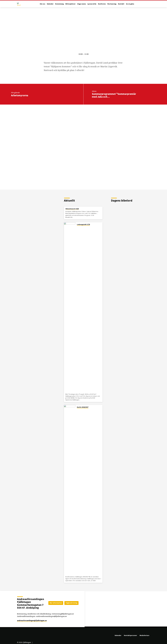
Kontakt (121, 4)
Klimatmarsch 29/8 (72, 209)
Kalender (50, 4)
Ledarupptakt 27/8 (83, 224)
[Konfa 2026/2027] (69, 490)
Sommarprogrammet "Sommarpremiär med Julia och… (114, 95)
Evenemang (59, 4)
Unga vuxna (81, 4)
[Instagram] (25, 636)
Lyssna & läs (91, 4)
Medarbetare (144, 635)
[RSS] (28, 636)
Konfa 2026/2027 (82, 407)
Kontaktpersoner (130, 635)
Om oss (42, 4)
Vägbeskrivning (71, 603)
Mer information (56, 603)
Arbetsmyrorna (19, 95)
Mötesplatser (70, 4)
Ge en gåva (130, 4)
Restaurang (111, 4)
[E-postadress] (18, 636)
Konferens (102, 4)
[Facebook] (21, 636)
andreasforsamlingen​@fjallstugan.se (32, 620)
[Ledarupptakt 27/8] (69, 307)
